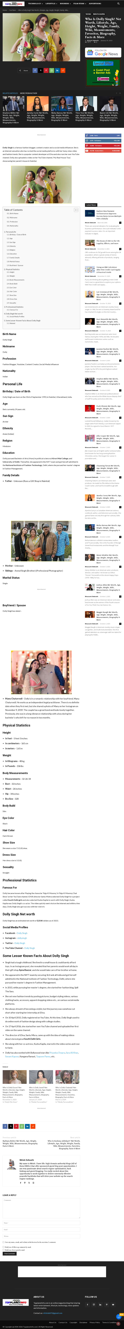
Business (64, 3)
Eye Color (13, 288)
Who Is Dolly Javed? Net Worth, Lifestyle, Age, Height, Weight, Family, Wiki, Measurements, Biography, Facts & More (40, 1092)
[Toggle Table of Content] (75, 210)
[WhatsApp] (51, 70)
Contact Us (63, 1322)
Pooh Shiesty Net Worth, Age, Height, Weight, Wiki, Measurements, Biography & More (109, 410)
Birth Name (14, 213)
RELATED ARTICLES (10, 93)
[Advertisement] (41, 139)
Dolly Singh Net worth (14, 314)
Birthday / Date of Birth (18, 235)
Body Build (13, 284)
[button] (118, 4)
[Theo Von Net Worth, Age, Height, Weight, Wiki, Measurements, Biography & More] (86, 103)
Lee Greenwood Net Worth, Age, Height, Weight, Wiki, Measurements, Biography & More (108, 295)
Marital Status (15, 261)
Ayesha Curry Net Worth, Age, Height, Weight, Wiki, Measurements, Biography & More (37, 116)
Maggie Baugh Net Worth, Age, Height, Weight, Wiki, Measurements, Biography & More (108, 616)
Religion (12, 250)
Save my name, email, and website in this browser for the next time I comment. (30, 1242)
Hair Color (13, 291)
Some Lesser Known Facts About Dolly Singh (23, 321)
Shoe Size (13, 295)
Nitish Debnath (93, 41)
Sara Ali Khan (72, 1052)
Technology (34, 3)
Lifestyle (50, 3)
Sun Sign (13, 242)
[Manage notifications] (118, 1324)
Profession (14, 222)
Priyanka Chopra (57, 1052)
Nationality (14, 226)
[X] (40, 70)
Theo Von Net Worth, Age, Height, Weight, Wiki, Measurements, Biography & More (84, 116)
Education (13, 254)
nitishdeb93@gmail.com (52, 1313)
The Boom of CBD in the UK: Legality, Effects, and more (108, 242)
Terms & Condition (109, 1322)
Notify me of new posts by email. (15, 1250)
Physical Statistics (13, 269)
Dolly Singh (22, 933)
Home (5, 10)
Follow (117, 140)
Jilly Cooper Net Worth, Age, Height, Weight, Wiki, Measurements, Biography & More (108, 439)
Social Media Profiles (17, 316)
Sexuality (13, 303)
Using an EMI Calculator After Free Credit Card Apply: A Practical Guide (108, 270)
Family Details (15, 258)
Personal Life (11, 232)
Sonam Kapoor (12, 1056)
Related (12, 323)
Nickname (13, 218)
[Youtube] (113, 1304)
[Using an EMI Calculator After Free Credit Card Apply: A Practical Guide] (90, 269)
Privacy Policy (95, 1322)
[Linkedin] (57, 70)
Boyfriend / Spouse (16, 265)
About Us (52, 1322)
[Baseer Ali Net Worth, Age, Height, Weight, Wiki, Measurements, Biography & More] (110, 103)
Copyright (73, 1322)
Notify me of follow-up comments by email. (18, 1247)
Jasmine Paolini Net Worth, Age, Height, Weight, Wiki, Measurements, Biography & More (108, 353)
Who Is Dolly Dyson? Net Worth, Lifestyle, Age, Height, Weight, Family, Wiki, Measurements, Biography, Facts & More (14, 1092)
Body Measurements (17, 280)
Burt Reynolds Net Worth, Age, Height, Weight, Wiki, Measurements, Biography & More (108, 323)
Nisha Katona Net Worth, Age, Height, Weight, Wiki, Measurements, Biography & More (61, 116)
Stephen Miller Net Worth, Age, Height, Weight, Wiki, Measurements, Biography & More (11, 117)
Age (11, 238)
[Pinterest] (46, 70)
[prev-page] (116, 93)
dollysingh (22, 938)
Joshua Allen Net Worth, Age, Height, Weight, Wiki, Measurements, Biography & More (109, 588)
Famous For (14, 310)
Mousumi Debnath (91, 303)
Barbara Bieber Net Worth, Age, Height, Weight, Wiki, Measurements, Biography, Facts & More (20, 1144)
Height (12, 272)
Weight (12, 276)
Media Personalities (99, 14)
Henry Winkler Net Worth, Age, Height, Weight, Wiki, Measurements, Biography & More (108, 559)
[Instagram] (93, 1304)
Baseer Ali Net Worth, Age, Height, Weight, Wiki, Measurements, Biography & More (109, 116)
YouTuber (12, 10)
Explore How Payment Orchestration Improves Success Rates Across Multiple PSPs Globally (109, 215)
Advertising (95, 3)
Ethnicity (13, 246)
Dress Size (13, 299)
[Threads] (34, 1183)
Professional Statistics (14, 307)
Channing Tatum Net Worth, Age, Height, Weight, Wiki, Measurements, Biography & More (108, 469)
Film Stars (79, 3)
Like (118, 135)
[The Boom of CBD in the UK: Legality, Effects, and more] (90, 243)
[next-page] (120, 93)
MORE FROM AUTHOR (28, 93)
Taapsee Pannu (43, 1056)
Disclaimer (83, 1322)
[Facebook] (35, 70)
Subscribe (116, 151)
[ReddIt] (62, 70)
